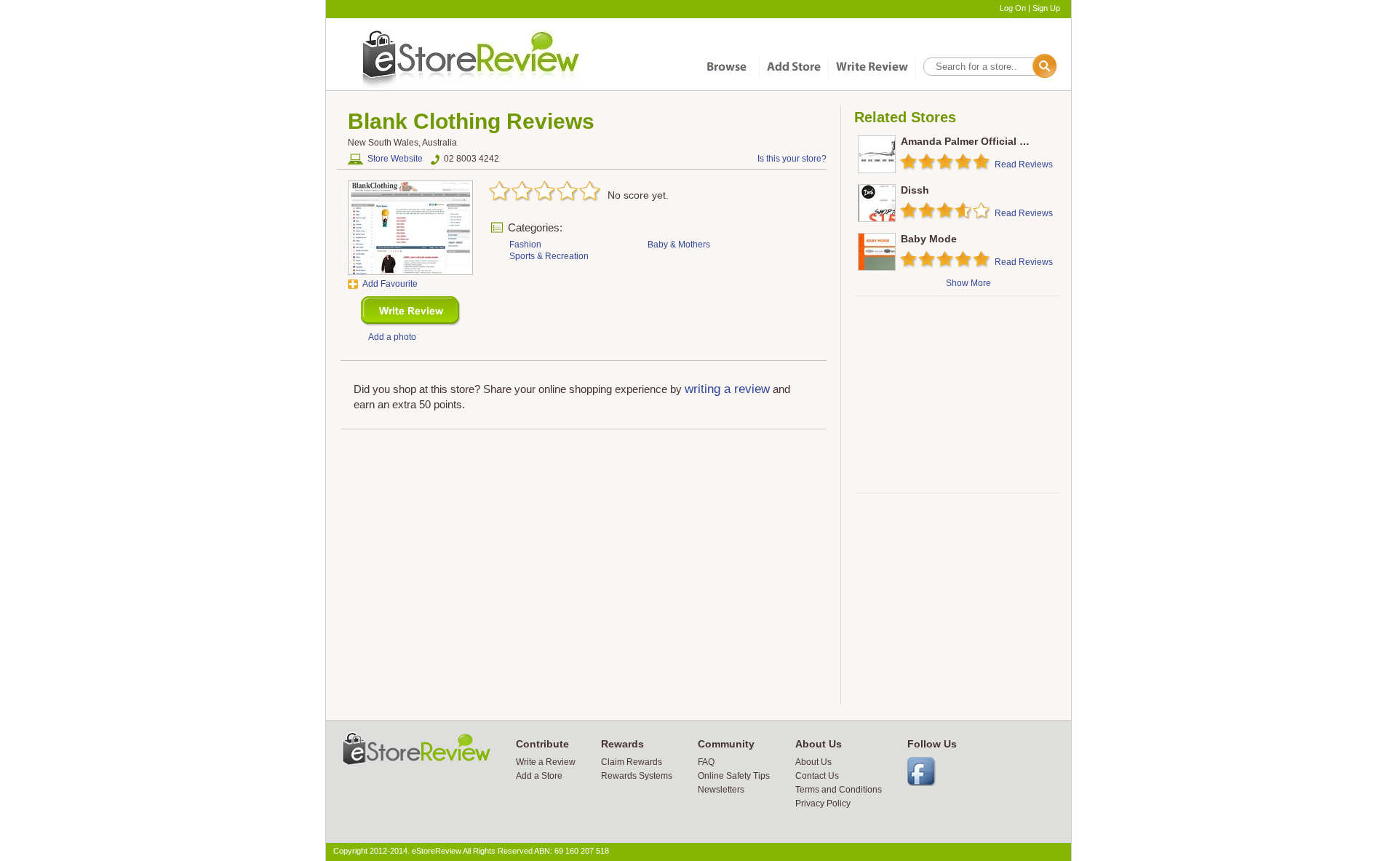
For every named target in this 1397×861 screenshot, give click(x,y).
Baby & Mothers (679, 244)
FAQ (706, 762)
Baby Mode (929, 239)
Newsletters (721, 790)
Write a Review (546, 762)
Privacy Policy (823, 803)
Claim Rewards (631, 762)
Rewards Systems (636, 776)
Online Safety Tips (734, 776)
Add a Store (539, 776)
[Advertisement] (956, 394)
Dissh (915, 190)
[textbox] (988, 66)
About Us (813, 762)
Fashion (525, 244)
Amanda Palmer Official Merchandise (992, 141)
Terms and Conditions (838, 790)
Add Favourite (390, 284)
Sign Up (1046, 8)
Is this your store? (792, 159)
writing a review (727, 389)
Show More (968, 283)
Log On (1013, 8)
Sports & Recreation (549, 256)
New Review (411, 311)
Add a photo (392, 337)
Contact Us (817, 776)
